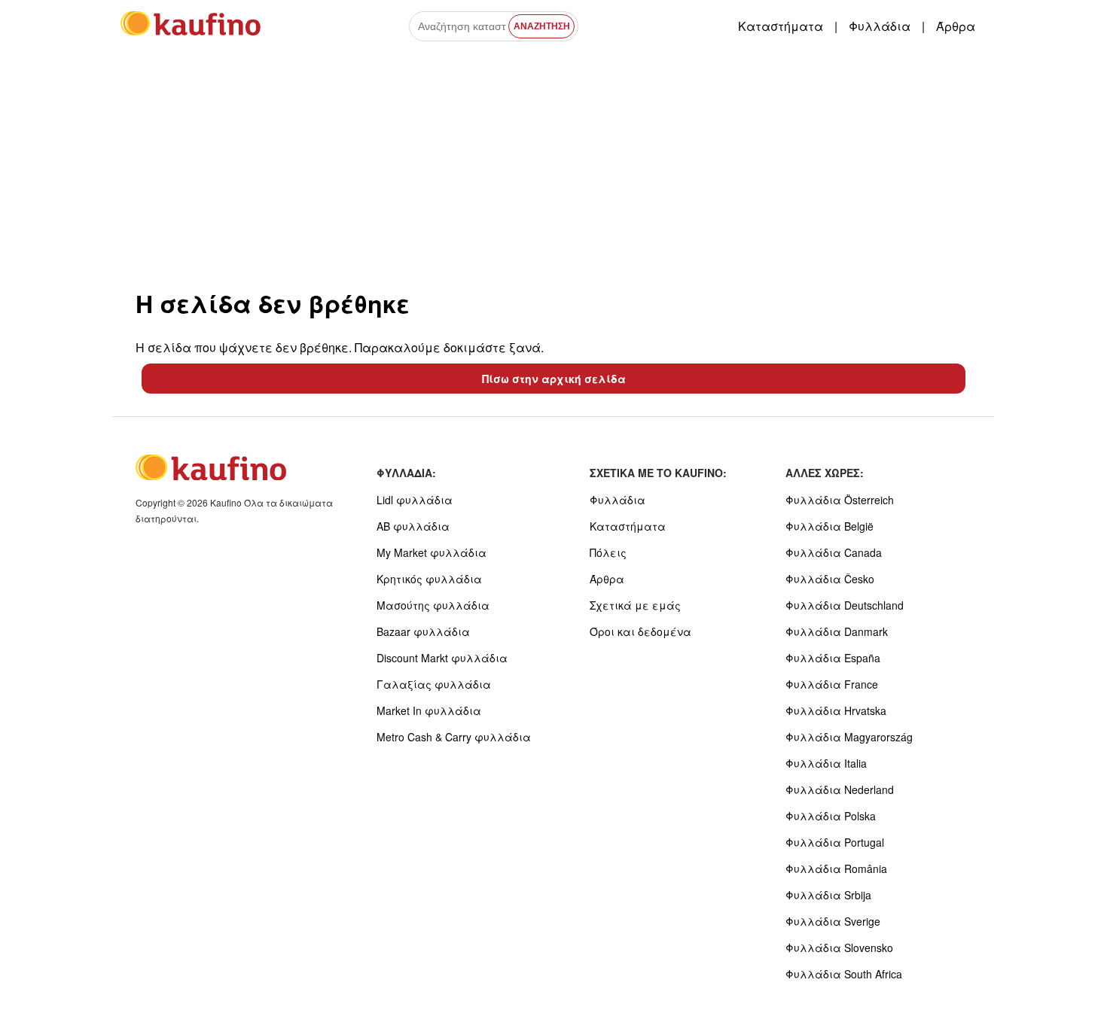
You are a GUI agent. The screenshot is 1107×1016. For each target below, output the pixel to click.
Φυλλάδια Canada (833, 552)
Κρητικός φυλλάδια (429, 578)
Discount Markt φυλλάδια (442, 657)
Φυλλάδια (879, 26)
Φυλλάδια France (831, 684)
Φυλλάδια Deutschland (844, 605)
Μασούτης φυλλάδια (433, 605)
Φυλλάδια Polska (830, 815)
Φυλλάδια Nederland (839, 789)
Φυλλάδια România (836, 868)
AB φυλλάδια (413, 526)
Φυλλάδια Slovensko (839, 947)
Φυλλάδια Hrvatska (835, 710)
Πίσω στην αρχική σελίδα (554, 378)
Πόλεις (608, 552)
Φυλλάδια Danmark (836, 631)
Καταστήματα (780, 26)
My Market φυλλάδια (431, 552)
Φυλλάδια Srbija (828, 894)
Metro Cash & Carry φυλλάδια (454, 736)
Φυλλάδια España (832, 657)
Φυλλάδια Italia (826, 763)
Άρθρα (955, 26)
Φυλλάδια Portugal (834, 842)
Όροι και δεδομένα (640, 631)
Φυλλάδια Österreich (839, 499)
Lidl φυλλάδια (415, 499)
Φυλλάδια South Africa (843, 973)
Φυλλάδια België (829, 526)
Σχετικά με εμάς (635, 605)
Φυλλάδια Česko (829, 578)
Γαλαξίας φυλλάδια (434, 684)
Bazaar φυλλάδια (423, 631)
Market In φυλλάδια (429, 710)
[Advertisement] (553, 164)
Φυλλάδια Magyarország (849, 736)
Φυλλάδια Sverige (832, 921)
